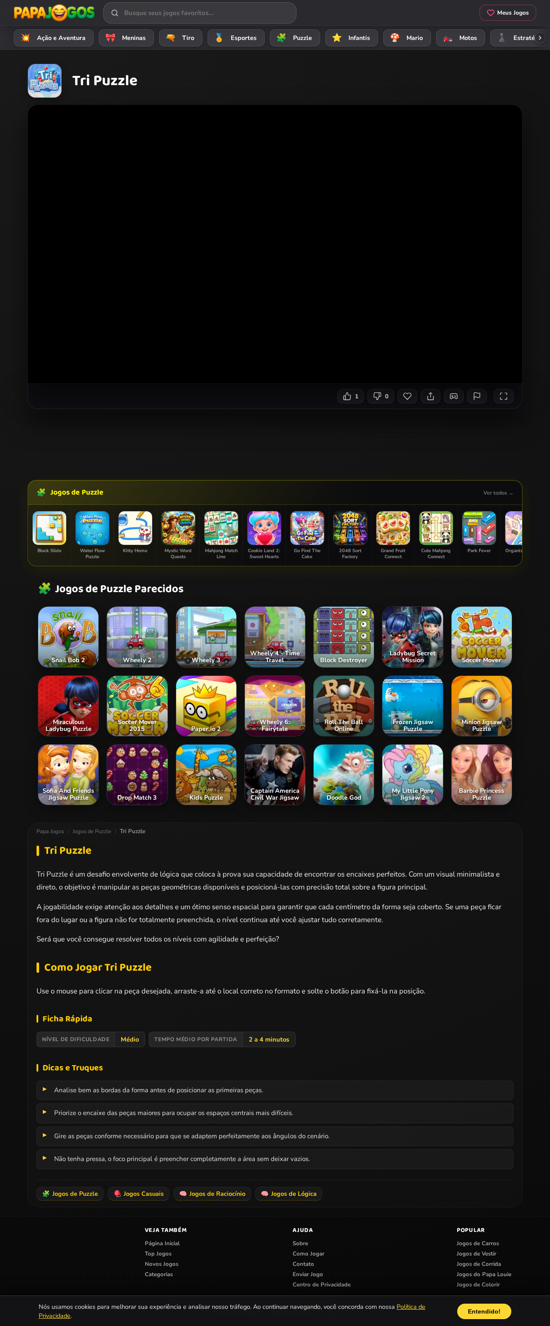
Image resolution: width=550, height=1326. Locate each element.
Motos (460, 37)
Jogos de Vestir (476, 1254)
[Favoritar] (407, 396)
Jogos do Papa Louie (484, 1274)
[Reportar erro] (477, 396)
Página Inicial (162, 1243)
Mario (406, 37)
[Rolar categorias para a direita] (540, 37)
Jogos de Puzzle (77, 492)
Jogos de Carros (478, 1243)
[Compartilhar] (430, 396)
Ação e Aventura (53, 37)
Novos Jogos (161, 1264)
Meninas (125, 37)
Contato (303, 1264)
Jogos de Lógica (289, 1193)
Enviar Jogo (308, 1274)
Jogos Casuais (138, 1193)
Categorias (159, 1274)
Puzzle (294, 37)
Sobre (300, 1243)
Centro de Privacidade (322, 1285)
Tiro (180, 37)
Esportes (235, 37)
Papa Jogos (50, 831)
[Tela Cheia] (503, 396)
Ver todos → (498, 492)
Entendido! (484, 1311)
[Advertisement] (275, 441)
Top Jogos (158, 1254)
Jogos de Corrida (479, 1264)
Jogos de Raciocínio (212, 1193)
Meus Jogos (513, 13)
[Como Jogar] (454, 396)
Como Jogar (308, 1254)
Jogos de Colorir (478, 1285)
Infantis (351, 37)
